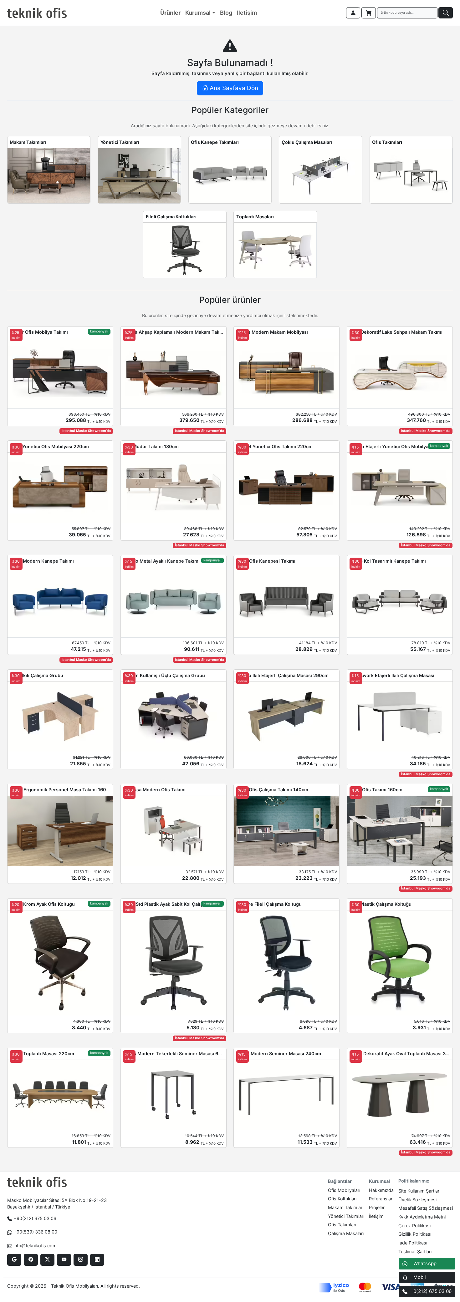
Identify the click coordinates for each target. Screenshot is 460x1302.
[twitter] (47, 1260)
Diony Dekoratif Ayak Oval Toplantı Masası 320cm (400, 1053)
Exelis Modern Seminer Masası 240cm (278, 1053)
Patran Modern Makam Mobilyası (272, 332)
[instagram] (81, 1260)
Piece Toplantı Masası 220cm (42, 1053)
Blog (226, 12)
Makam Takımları (28, 142)
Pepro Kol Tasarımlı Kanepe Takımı (388, 561)
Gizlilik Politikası (414, 1234)
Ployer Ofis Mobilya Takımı (39, 332)
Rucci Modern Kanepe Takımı (42, 561)
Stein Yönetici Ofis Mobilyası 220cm (49, 446)
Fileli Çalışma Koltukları (171, 216)
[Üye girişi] (353, 12)
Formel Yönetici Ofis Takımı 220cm (274, 446)
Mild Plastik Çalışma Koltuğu (380, 904)
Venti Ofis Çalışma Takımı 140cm (272, 789)
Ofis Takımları (387, 142)
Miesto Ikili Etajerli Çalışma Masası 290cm (282, 675)
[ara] (445, 12)
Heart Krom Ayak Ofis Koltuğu (42, 904)
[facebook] (31, 1260)
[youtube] (64, 1260)
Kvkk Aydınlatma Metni (422, 1216)
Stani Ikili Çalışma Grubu (36, 675)
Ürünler (170, 12)
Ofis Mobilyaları (344, 1190)
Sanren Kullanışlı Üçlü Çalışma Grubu (164, 675)
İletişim (376, 1216)
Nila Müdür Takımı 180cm (151, 446)
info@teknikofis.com (35, 1245)
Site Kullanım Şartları (419, 1190)
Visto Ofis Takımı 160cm (376, 789)
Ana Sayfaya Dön (233, 88)
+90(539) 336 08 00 (35, 1231)
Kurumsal (198, 12)
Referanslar (380, 1198)
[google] (14, 1260)
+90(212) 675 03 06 (34, 1218)
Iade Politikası (412, 1242)
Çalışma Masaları (346, 1233)
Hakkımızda (381, 1190)
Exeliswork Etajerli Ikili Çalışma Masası (392, 675)
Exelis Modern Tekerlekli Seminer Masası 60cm (173, 1053)
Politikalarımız (413, 1180)
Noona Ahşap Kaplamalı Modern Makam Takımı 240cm (173, 332)
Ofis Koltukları (342, 1198)
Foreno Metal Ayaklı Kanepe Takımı (161, 561)
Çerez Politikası (414, 1225)
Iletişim (247, 12)
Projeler (377, 1207)
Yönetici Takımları (119, 142)
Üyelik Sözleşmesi (417, 1199)
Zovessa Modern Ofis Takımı (154, 789)
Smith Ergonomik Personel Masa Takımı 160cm (60, 789)
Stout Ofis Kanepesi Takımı (265, 561)
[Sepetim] (368, 12)
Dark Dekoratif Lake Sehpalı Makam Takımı (396, 332)
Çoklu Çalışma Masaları (307, 142)
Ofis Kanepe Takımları (215, 142)
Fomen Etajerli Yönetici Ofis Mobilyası (391, 446)
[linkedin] (97, 1260)
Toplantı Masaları (255, 216)
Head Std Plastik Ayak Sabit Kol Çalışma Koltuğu (173, 904)
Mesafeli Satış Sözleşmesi (425, 1208)
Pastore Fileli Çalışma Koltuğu (269, 904)
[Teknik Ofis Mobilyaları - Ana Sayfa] (37, 13)
